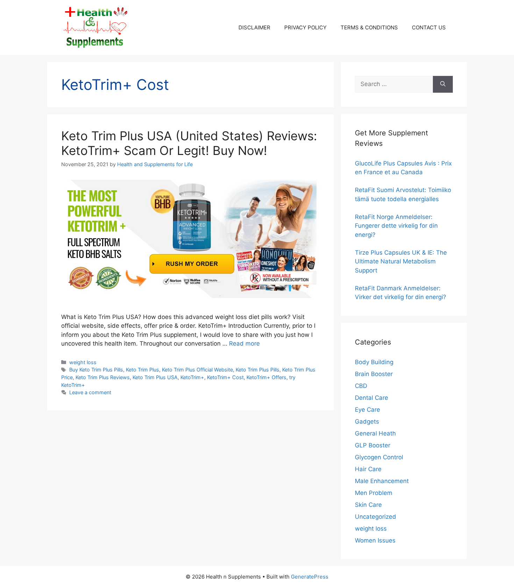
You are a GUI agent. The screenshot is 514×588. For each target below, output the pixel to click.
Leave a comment (90, 392)
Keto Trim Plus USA (155, 377)
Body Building (374, 362)
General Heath (375, 433)
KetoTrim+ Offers (266, 377)
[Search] (443, 84)
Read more (244, 343)
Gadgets (367, 421)
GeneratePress (309, 576)
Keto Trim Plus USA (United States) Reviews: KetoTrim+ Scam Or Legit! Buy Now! (189, 143)
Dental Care (371, 397)
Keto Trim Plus (142, 370)
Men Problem (373, 492)
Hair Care (368, 469)
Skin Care (368, 504)
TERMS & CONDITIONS (369, 27)
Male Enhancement (382, 480)
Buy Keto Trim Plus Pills (96, 370)
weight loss (83, 362)
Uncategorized (375, 516)
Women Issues (375, 540)
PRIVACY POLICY (305, 27)
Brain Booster (374, 373)
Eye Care (367, 409)
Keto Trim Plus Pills (257, 370)
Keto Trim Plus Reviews (103, 377)
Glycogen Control (379, 457)
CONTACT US (429, 27)
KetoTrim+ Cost (225, 377)
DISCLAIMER (254, 27)
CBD (361, 385)
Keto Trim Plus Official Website (197, 370)
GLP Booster (372, 445)
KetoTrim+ (192, 377)
